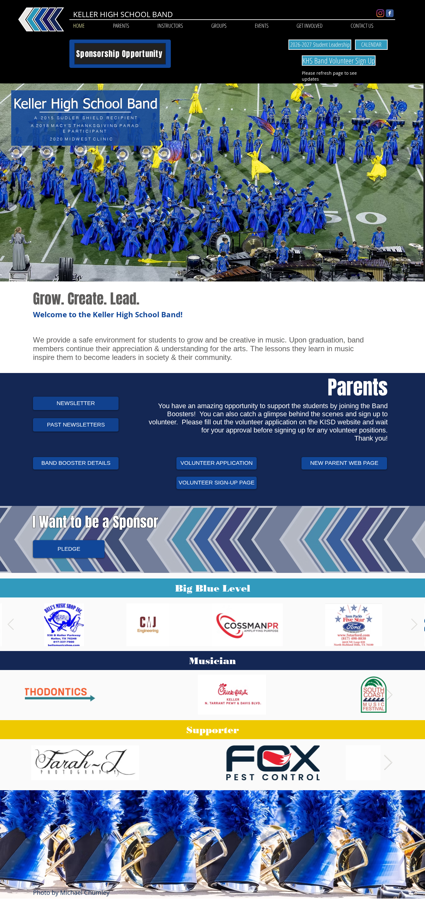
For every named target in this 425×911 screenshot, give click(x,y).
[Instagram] (380, 13)
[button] (121, 25)
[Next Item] (414, 624)
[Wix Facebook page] (390, 13)
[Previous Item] (10, 624)
